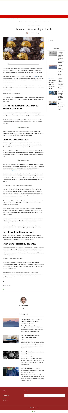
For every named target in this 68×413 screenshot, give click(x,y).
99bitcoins (36, 76)
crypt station (14, 170)
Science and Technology (34, 25)
